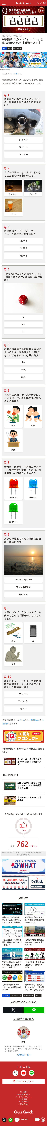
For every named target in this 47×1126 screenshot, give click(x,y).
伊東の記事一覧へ (24, 1055)
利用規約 (23, 1092)
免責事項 (23, 1099)
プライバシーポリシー (23, 1097)
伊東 (15, 73)
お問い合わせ (23, 1104)
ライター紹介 (23, 1102)
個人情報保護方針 (23, 1094)
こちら (22, 720)
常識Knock (35, 720)
